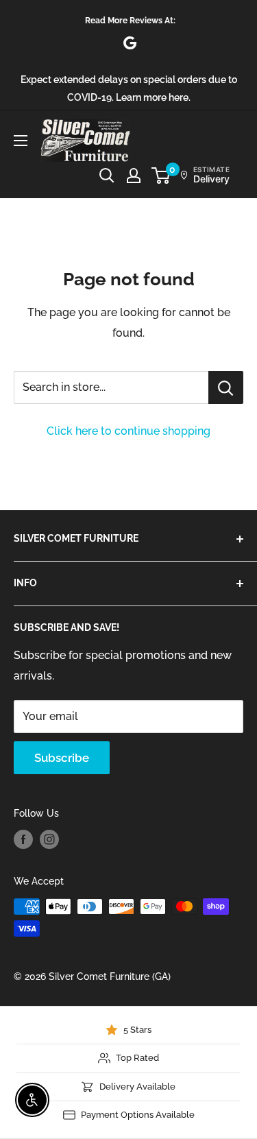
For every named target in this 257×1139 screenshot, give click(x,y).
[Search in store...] (225, 387)
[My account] (133, 175)
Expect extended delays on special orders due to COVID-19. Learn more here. (129, 88)
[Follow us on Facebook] (23, 839)
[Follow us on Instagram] (49, 839)
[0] (161, 175)
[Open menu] (20, 140)
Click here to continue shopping (128, 430)
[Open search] (106, 175)
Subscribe (61, 758)
